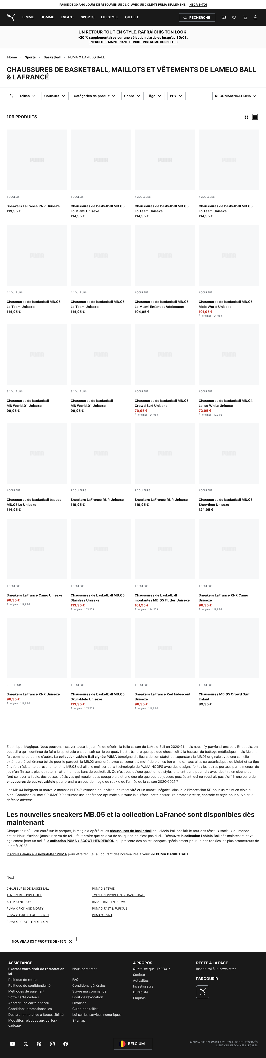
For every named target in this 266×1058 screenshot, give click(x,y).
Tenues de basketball (24, 895)
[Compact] (246, 117)
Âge (152, 96)
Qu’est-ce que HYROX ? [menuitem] (151, 969)
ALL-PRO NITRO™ (19, 902)
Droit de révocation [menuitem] (87, 997)
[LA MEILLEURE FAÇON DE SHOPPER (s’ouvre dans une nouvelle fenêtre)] (202, 991)
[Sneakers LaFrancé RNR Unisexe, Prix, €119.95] (37, 172)
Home (12, 57)
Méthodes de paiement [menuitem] (26, 991)
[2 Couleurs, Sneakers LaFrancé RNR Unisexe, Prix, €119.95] (101, 465)
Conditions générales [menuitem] (89, 985)
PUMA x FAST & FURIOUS (109, 908)
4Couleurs (143, 196)
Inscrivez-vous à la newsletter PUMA (37, 854)
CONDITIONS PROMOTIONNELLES (153, 42)
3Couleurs (15, 391)
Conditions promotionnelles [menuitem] (30, 1009)
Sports (30, 57)
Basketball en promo (109, 902)
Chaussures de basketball (28, 888)
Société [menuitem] (139, 975)
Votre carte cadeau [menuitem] (23, 997)
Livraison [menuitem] (79, 1003)
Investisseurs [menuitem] (143, 986)
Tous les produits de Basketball (118, 895)
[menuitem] (27, 17)
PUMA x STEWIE (103, 888)
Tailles (24, 96)
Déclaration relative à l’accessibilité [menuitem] (36, 1014)
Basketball (52, 57)
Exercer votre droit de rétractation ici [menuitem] (36, 971)
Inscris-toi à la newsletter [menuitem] (216, 969)
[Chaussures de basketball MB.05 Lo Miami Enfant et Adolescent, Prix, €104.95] (165, 269)
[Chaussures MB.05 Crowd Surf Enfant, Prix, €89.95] (229, 662)
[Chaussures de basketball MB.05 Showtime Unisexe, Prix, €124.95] (229, 467)
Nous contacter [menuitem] (84, 969)
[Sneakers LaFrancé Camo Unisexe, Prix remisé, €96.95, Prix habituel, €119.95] (37, 562)
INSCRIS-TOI (198, 4)
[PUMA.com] (10, 17)
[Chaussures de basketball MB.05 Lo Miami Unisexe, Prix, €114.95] (101, 174)
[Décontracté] (255, 116)
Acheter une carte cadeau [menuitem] (28, 1003)
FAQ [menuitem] (75, 980)
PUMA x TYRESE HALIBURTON (28, 915)
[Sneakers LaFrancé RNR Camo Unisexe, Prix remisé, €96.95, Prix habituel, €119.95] (229, 565)
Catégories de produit (92, 96)
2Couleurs (78, 490)
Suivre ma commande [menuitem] (89, 991)
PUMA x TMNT (102, 915)
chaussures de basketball (130, 831)
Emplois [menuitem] (139, 998)
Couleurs (51, 96)
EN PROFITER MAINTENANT (108, 42)
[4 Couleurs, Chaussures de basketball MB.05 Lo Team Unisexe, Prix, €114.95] (165, 174)
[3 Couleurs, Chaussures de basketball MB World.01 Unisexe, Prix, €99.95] (37, 368)
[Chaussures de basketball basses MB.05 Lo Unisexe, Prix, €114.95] (37, 467)
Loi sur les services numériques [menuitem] (96, 1014)
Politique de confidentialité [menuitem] (29, 985)
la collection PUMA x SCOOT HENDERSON (81, 841)
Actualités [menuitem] (141, 980)
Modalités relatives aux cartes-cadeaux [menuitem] (32, 1022)
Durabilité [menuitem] (140, 992)
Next (10, 877)
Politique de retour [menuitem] (23, 980)
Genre (129, 96)
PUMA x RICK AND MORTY (25, 908)
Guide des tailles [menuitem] (85, 1009)
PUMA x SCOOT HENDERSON (27, 921)
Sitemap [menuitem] (78, 1020)
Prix (173, 96)
